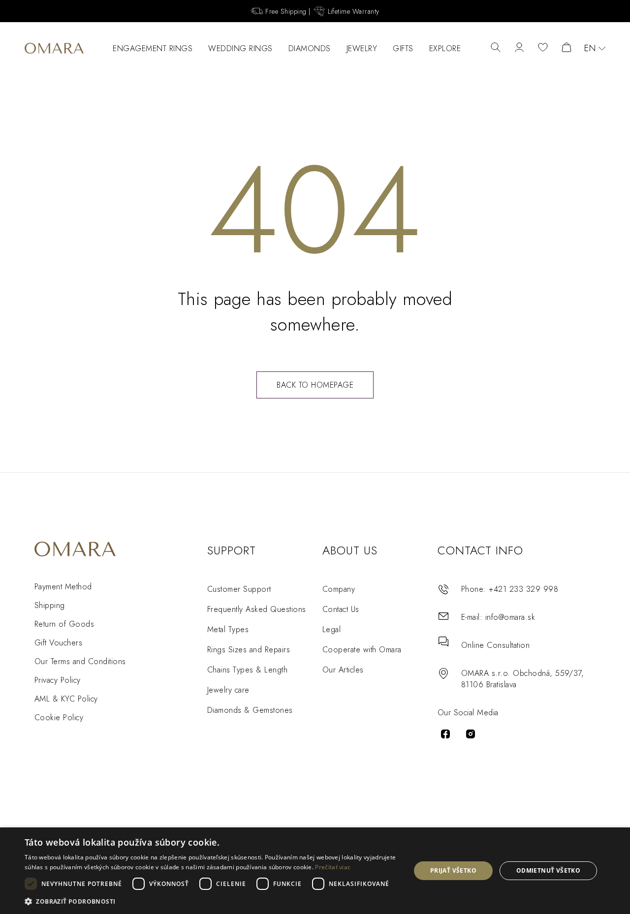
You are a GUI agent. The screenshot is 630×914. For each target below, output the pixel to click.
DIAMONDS (309, 48)
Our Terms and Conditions (80, 661)
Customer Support (239, 589)
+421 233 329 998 (523, 589)
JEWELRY (362, 48)
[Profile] (519, 48)
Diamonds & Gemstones (250, 710)
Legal (331, 629)
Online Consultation (495, 645)
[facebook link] (445, 734)
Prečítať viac (332, 867)
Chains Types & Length (247, 669)
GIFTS (403, 48)
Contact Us (340, 609)
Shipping (49, 605)
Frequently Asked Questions (256, 609)
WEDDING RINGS (240, 48)
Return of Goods (64, 624)
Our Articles (343, 669)
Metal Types (228, 629)
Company (338, 589)
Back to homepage (315, 385)
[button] (212, 901)
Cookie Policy (58, 717)
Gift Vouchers (58, 642)
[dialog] (315, 870)
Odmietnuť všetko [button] (548, 870)
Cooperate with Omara (362, 649)
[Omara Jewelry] (54, 48)
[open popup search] (496, 48)
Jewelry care (228, 690)
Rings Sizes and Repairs (248, 649)
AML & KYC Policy (66, 698)
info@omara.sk (510, 617)
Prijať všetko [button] (453, 870)
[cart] (566, 48)
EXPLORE (445, 48)
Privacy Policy (57, 680)
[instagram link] (470, 734)
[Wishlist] (543, 48)
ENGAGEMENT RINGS (152, 48)
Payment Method (63, 586)
